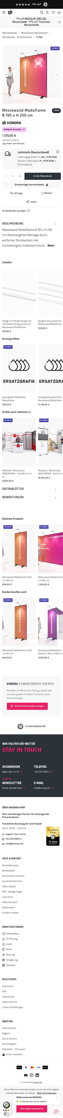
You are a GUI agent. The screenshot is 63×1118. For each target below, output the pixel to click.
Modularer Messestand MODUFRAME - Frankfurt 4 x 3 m (17, 474)
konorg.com (37, 1082)
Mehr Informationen (46, 1093)
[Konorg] (11, 123)
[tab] (29, 235)
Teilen (33, 202)
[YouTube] (26, 1075)
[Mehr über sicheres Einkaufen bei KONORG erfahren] (52, 836)
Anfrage (18, 193)
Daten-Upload (9, 887)
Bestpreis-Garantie (12, 129)
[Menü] (4, 12)
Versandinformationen (13, 876)
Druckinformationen (12, 881)
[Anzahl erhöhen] (19, 176)
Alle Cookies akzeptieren (31, 1109)
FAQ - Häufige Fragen (12, 892)
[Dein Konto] (47, 12)
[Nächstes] (57, 74)
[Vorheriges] (5, 74)
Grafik (9, 944)
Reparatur (11, 965)
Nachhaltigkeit (9, 1044)
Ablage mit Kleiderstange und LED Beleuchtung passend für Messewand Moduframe (16, 324)
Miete (9, 950)
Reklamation (8, 908)
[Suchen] (42, 12)
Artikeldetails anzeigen (14, 211)
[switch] (6, 1113)
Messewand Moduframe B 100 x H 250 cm (17, 579)
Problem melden (10, 913)
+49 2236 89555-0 (13, 839)
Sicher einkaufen (35, 726)
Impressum (7, 986)
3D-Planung (11, 939)
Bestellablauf (8, 871)
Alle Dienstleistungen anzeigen (29, 706)
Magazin (6, 1034)
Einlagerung (12, 960)
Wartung (10, 955)
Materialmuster (9, 902)
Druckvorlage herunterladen (30, 185)
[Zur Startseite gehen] (23, 12)
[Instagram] (30, 1075)
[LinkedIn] (36, 1075)
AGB (4, 992)
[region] (31, 74)
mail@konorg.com (14, 844)
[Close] (59, 22)
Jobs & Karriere (9, 1039)
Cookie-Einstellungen (12, 1007)
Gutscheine (7, 897)
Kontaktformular (10, 866)
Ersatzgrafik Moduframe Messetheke (14, 399)
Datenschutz (8, 997)
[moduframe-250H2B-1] (31, 74)
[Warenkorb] (59, 12)
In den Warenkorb (42, 176)
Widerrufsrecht (9, 1002)
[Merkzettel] (53, 12)
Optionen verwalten (31, 1101)
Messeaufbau (12, 934)
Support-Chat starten (16, 834)
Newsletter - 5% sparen (13, 1049)
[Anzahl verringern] (5, 176)
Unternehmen (9, 1028)
